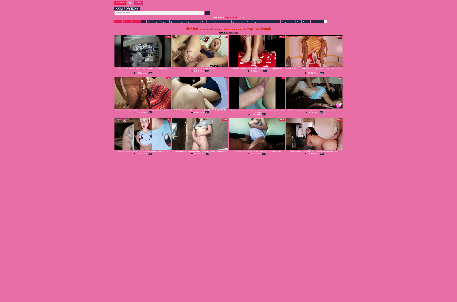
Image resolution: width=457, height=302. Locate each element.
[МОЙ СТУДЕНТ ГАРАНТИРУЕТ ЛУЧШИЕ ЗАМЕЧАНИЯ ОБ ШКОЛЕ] (200, 93)
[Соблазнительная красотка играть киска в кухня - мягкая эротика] (142, 134)
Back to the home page (228, 33)
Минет (249, 22)
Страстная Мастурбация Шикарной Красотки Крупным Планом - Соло (200, 151)
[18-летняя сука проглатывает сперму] (200, 51)
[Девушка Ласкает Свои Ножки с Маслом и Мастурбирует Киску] (257, 51)
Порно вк (306, 22)
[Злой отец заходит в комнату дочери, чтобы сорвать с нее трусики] (314, 93)
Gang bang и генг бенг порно (219, 22)
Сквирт (284, 22)
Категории (135, 22)
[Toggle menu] (115, 6)
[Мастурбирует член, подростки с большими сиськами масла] (257, 134)
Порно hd (165, 22)
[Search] (207, 13)
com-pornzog (127, 8)
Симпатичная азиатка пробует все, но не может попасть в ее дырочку (142, 110)
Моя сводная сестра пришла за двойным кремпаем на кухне (314, 151)
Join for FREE (120, 3)
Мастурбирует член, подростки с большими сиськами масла (257, 151)
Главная (118, 22)
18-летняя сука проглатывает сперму (200, 68)
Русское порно (153, 22)
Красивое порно (238, 22)
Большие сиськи (273, 22)
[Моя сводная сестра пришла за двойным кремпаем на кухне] (314, 134)
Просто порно (259, 22)
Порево (292, 22)
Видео (126, 22)
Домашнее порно (177, 22)
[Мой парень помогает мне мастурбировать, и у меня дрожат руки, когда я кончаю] (257, 93)
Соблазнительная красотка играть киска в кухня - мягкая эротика (142, 151)
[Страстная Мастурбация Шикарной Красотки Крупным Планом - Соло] (200, 134)
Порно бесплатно (193, 22)
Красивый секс (317, 22)
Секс (144, 22)
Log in (130, 3)
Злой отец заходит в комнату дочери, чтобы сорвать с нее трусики (314, 110)
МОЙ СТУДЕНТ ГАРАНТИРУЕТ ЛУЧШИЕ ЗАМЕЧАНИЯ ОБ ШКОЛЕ (200, 110)
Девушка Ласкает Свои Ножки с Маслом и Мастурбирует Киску (257, 68)
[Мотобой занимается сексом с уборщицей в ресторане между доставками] (142, 51)
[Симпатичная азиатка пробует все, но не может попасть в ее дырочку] (142, 93)
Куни (299, 22)
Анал (204, 22)
